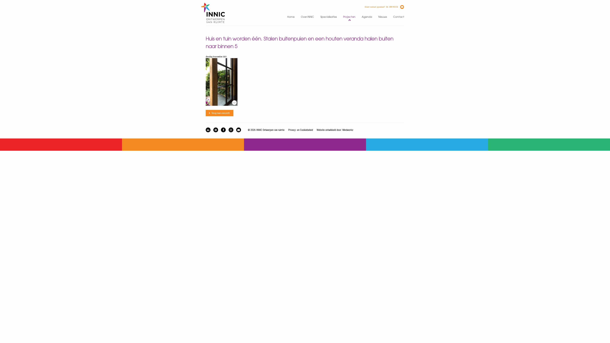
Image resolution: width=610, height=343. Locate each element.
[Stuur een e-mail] (402, 7)
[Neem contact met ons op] (238, 130)
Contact (398, 17)
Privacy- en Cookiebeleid (300, 129)
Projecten (349, 17)
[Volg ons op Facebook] (223, 130)
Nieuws (382, 17)
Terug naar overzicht (220, 113)
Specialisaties (328, 17)
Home (291, 17)
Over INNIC (307, 17)
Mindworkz (347, 129)
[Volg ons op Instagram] (231, 130)
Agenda (367, 17)
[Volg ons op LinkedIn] (208, 130)
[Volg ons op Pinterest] (215, 130)
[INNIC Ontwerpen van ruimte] (213, 22)
